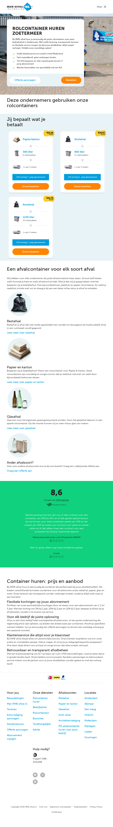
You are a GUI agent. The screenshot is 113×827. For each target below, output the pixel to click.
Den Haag (90, 709)
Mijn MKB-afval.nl (17, 703)
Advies (36, 729)
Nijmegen (89, 726)
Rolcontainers (41, 712)
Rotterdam (90, 720)
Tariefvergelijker (42, 723)
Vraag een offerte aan (19, 470)
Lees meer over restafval (21, 332)
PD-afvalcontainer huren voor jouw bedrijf (69, 730)
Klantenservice (15, 723)
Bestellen (71, 80)
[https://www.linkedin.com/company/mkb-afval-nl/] (35, 781)
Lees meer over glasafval (21, 428)
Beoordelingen (15, 698)
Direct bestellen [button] (30, 186)
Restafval (64, 698)
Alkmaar (89, 703)
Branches (38, 718)
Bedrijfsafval (40, 707)
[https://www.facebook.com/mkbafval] (35, 775)
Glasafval (64, 709)
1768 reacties (62, 500)
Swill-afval (65, 714)
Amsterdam (91, 698)
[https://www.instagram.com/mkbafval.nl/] (42, 775)
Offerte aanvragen (25, 80)
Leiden (88, 731)
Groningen (90, 737)
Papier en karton (68, 703)
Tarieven (12, 709)
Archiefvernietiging (69, 720)
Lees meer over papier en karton (25, 382)
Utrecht (88, 714)
